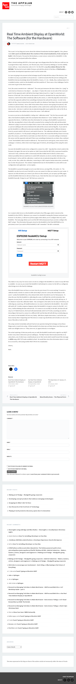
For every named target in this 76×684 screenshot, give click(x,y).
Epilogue (16, 575)
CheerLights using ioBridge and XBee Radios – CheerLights (28, 530)
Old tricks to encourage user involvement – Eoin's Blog (26, 565)
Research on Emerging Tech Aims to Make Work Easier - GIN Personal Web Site (34, 587)
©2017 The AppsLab (68, 676)
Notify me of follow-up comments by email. (20, 466)
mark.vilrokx (20, 43)
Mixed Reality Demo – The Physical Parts (53, 396)
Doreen (11, 624)
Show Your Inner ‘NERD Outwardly (24, 612)
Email (9, 449)
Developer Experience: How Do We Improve (48, 540)
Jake (10, 575)
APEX (11, 339)
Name (8, 442)
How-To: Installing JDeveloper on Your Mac (33, 536)
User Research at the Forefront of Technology (24, 507)
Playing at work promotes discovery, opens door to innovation (29, 511)
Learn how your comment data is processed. (44, 474)
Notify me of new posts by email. (17, 469)
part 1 (57, 51)
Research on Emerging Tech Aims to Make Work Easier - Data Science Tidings (33, 600)
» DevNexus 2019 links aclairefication (20, 540)
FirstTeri (11, 628)
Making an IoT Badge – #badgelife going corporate (25, 495)
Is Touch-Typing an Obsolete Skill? (26, 571)
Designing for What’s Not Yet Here (20, 503)
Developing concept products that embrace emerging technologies (31, 499)
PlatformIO (61, 69)
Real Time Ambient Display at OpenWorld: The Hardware (23, 397)
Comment (10, 418)
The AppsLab (21, 3)
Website (9, 456)
